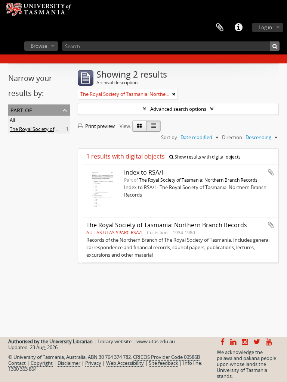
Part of (21, 109)
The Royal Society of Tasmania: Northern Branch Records (198, 180)
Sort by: (169, 137)
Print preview (99, 126)
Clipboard (219, 27)
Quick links (238, 27)
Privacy (93, 363)
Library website (115, 341)
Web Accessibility (125, 363)
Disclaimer (69, 363)
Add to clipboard (271, 172)
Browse (39, 46)
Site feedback (163, 363)
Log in (265, 27)
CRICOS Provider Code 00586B (166, 357)
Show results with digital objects (207, 157)
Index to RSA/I (143, 172)
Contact (17, 363)
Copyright (42, 363)
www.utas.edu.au (155, 341)
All (12, 120)
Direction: (232, 137)
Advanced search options (178, 109)
